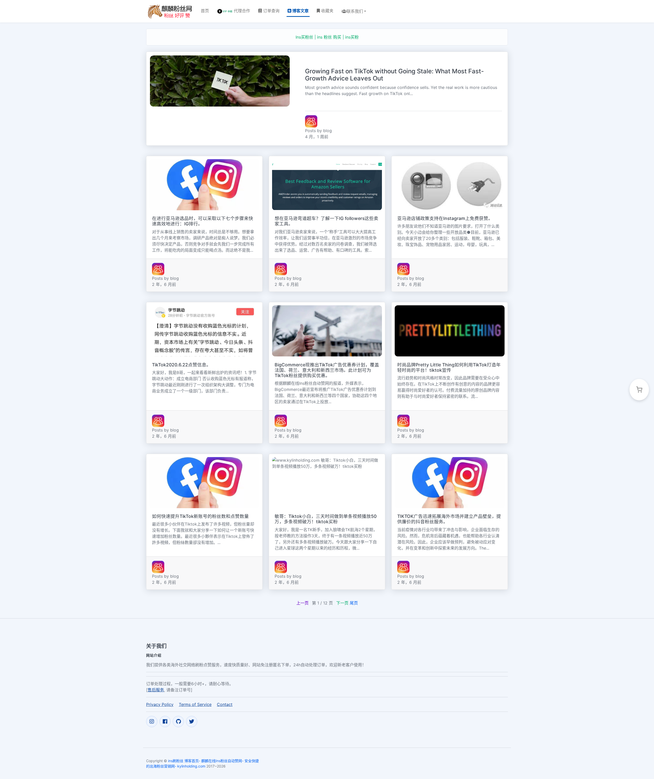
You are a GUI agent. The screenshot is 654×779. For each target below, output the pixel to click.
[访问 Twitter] (191, 721)
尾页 (354, 603)
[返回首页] (169, 11)
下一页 (342, 603)
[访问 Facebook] (165, 721)
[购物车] (639, 389)
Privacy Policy (159, 704)
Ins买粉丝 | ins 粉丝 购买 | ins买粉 (327, 37)
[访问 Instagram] (151, 721)
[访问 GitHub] (178, 721)
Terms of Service (195, 704)
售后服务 (156, 689)
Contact (224, 704)
